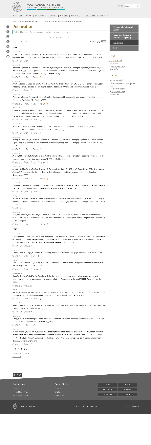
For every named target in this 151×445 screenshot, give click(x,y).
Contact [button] (114, 75)
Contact (107, 385)
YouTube (60, 396)
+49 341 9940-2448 (118, 91)
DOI (27, 61)
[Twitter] (8, 42)
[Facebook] (8, 27)
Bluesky (60, 392)
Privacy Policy (80, 406)
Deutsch (120, 6)
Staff (115, 48)
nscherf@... (115, 69)
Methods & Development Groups (123, 28)
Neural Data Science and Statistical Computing (122, 36)
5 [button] (24, 42)
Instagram (61, 388)
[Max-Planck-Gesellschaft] (16, 406)
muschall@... (115, 94)
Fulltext (35, 77)
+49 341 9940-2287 (118, 89)
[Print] (8, 56)
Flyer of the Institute (20, 392)
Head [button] (112, 56)
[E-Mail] (8, 51)
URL (34, 90)
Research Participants (96, 16)
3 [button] (18, 42)
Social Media (61, 384)
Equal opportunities (20, 396)
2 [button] (15, 42)
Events (127, 385)
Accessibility (92, 406)
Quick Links (19, 384)
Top (19, 375)
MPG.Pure (18, 61)
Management (18, 388)
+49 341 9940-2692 (118, 66)
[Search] (138, 6)
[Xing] (8, 46)
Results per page (95, 42)
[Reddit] (8, 37)
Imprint (70, 406)
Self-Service (107, 394)
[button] (59, 37)
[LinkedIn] (8, 32)
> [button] (26, 42)
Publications (118, 43)
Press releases (107, 389)
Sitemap (127, 394)
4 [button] (21, 42)
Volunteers (127, 389)
